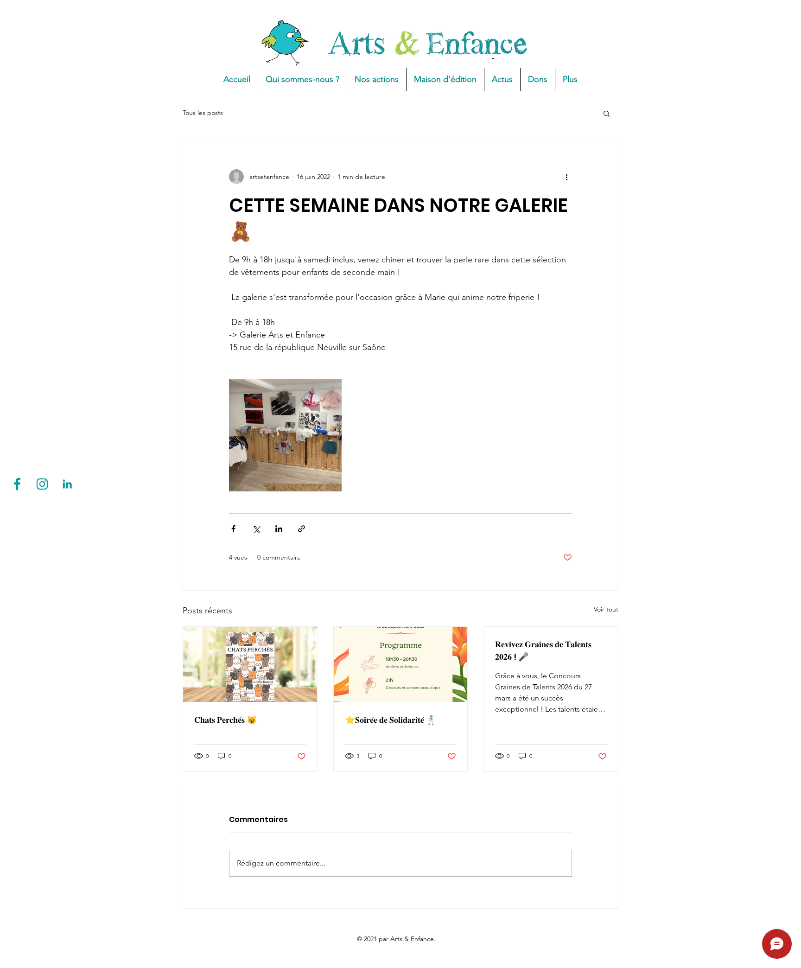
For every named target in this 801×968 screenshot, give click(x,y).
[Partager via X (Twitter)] (256, 528)
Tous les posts (203, 112)
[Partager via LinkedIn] (278, 528)
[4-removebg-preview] (17, 484)
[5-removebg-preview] (42, 484)
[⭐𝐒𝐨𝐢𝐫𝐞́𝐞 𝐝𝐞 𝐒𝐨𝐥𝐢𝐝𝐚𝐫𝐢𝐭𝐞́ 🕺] (401, 664)
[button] (606, 113)
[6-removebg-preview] (67, 484)
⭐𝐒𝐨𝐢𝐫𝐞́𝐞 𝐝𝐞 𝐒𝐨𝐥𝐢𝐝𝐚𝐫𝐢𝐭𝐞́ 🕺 (390, 720)
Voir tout (606, 609)
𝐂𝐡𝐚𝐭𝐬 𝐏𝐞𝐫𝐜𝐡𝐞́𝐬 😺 (225, 720)
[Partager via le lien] (301, 528)
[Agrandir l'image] (285, 435)
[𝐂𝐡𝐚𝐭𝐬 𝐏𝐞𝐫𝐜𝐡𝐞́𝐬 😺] (250, 664)
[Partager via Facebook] (233, 528)
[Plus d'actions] (566, 176)
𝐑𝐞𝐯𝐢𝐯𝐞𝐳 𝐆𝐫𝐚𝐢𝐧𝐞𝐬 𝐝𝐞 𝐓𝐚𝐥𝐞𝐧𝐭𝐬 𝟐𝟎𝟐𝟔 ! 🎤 (543, 650)
